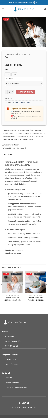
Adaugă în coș (25, 92)
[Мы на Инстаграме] (23, 403)
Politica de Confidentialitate (16, 387)
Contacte (8, 378)
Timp (6, 70)
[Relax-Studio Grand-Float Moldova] (24, 9)
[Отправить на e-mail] (25, 403)
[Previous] (1, 289)
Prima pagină (11, 54)
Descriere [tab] (8, 154)
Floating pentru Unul (36, 297)
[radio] (7, 74)
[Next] (46, 289)
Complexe (26, 54)
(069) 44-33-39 (11, 346)
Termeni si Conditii (12, 382)
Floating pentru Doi (12, 297)
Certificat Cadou (24, 102)
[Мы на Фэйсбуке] (20, 403)
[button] (3, 9)
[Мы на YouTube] (28, 403)
